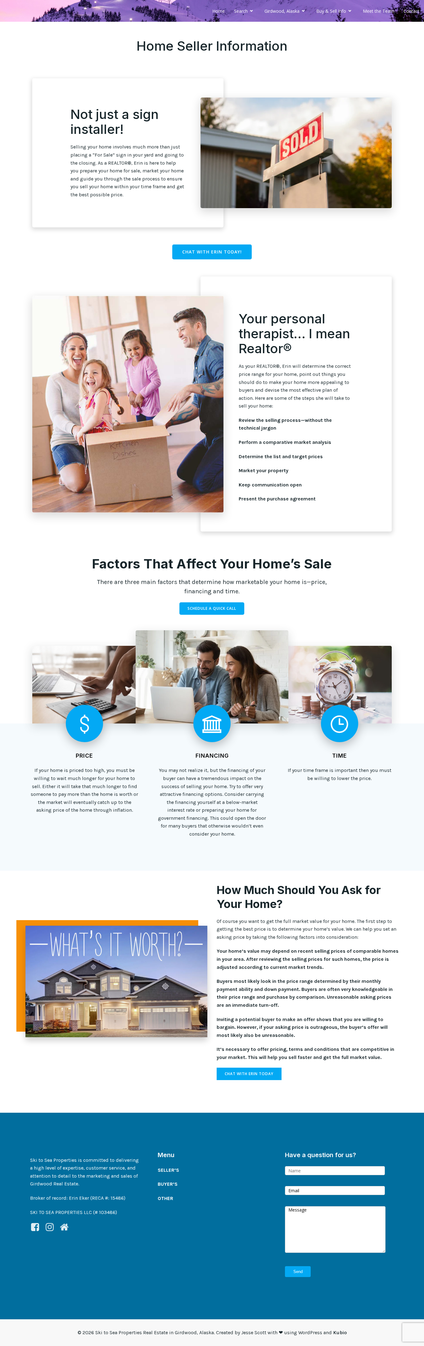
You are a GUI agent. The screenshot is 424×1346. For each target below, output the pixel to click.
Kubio (340, 1332)
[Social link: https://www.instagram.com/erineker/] (52, 1227)
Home (218, 11)
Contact (411, 11)
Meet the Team (378, 11)
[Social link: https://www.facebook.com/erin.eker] (37, 1227)
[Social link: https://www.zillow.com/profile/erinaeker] (66, 1227)
